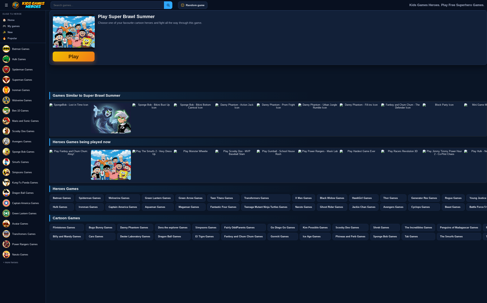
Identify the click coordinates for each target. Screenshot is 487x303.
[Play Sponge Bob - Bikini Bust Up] (152, 118)
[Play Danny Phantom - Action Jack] (235, 118)
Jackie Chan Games (363, 207)
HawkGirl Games (362, 198)
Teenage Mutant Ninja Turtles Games (265, 207)
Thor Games (390, 198)
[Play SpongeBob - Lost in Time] (69, 118)
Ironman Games (88, 207)
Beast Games (452, 207)
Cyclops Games (420, 207)
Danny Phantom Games (134, 227)
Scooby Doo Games (347, 227)
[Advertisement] (455, 37)
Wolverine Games (119, 198)
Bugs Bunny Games (100, 227)
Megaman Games (189, 207)
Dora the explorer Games (172, 227)
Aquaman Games (155, 207)
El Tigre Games (204, 236)
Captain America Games (123, 207)
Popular (12, 38)
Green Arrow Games (190, 198)
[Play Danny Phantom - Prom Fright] (277, 118)
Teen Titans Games (221, 198)
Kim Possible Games (315, 227)
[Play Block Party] (443, 118)
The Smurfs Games (451, 236)
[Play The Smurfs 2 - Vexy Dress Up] (152, 165)
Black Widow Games (332, 198)
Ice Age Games (312, 236)
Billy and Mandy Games (67, 236)
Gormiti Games (280, 236)
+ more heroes (10, 262)
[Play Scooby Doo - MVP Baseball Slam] (235, 165)
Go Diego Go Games (283, 227)
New (10, 32)
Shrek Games (381, 227)
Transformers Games (256, 198)
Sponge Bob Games (385, 236)
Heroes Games (66, 189)
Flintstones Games (64, 227)
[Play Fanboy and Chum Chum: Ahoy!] (69, 165)
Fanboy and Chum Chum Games (243, 236)
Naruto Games (303, 207)
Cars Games (96, 236)
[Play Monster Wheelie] (194, 165)
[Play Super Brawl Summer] (111, 165)
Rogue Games (453, 198)
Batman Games (62, 198)
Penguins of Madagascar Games (459, 227)
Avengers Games (393, 207)
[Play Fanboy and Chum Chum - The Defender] (401, 118)
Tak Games (411, 236)
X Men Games (303, 198)
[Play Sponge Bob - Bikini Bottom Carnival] (194, 118)
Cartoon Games (66, 218)
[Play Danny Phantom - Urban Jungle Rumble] (318, 118)
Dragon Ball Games (169, 236)
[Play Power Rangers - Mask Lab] (318, 165)
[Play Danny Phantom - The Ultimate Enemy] (111, 118)
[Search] (168, 5)
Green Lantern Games (158, 198)
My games (14, 26)
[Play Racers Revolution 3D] (401, 165)
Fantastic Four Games (223, 207)
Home (11, 20)
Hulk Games (60, 207)
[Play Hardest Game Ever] (360, 165)
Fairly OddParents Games (239, 227)
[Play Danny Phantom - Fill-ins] (360, 118)
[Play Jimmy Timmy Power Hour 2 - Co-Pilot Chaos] (443, 165)
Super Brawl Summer (74, 37)
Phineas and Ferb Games (350, 236)
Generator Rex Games (424, 198)
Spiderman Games (90, 198)
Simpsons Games (205, 227)
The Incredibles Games (418, 227)
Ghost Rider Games (331, 207)
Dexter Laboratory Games (135, 236)
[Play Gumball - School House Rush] (277, 165)
